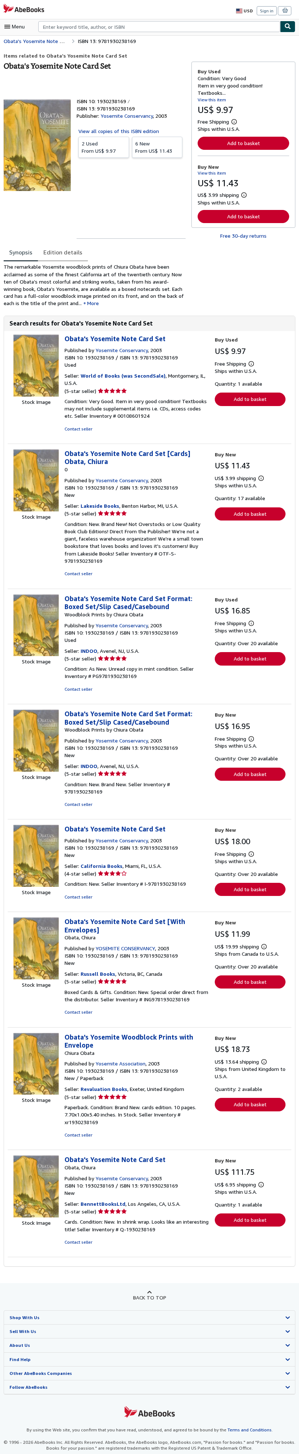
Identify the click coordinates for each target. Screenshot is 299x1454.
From (99, 147)
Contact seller (78, 429)
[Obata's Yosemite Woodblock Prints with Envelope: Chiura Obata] (36, 1092)
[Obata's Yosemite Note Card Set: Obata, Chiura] (36, 1215)
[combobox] (159, 26)
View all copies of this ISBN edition (118, 131)
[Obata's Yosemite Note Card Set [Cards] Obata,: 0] (36, 509)
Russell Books (98, 974)
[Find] (287, 26)
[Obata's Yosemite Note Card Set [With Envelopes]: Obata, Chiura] (36, 977)
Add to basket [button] (243, 143)
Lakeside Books (100, 506)
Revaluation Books (104, 1089)
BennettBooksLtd (103, 1204)
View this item (212, 99)
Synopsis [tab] (20, 252)
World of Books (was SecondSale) (123, 376)
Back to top (149, 1297)
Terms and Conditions (250, 1429)
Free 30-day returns (243, 236)
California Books (102, 866)
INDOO (89, 651)
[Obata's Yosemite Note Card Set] (36, 394)
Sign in (266, 10)
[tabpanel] (95, 285)
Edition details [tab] (62, 252)
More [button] (93, 303)
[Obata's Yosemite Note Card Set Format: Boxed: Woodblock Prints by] (36, 654)
